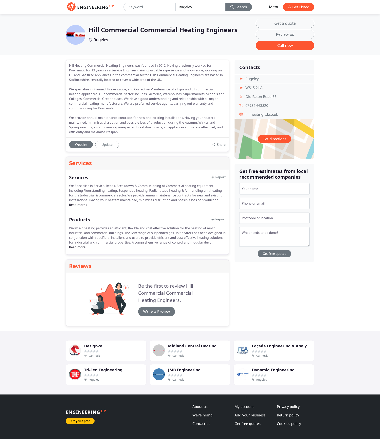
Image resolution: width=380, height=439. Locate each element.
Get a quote (285, 23)
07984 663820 (256, 105)
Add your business (250, 415)
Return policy (288, 415)
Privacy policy (288, 406)
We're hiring (202, 415)
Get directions (274, 139)
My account (244, 406)
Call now (285, 45)
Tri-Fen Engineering (103, 370)
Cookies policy (289, 423)
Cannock (94, 355)
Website (81, 144)
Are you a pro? (80, 421)
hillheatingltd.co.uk (261, 114)
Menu (273, 6)
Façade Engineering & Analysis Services (290, 346)
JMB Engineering (184, 370)
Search (241, 7)
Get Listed (300, 7)
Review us (285, 34)
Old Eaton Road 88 (260, 96)
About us (200, 406)
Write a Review (156, 311)
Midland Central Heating (192, 346)
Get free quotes (274, 253)
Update (107, 144)
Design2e (93, 346)
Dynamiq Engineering (273, 370)
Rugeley (101, 39)
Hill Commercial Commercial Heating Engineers (163, 30)
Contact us (201, 423)
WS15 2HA (254, 87)
